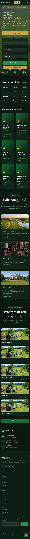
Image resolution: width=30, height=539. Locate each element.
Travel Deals (5, 478)
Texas (24, 87)
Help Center (5, 502)
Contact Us (4, 488)
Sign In (17, 2)
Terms (9, 535)
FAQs (3, 507)
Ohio (15, 96)
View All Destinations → (15, 421)
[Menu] (27, 2)
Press (3, 495)
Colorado (24, 96)
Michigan (5, 96)
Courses (4, 473)
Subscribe (24, 524)
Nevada (6, 101)
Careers (4, 490)
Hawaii (24, 101)
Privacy (4, 535)
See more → (25, 110)
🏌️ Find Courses (15, 33)
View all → (25, 82)
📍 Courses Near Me (15, 67)
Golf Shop (4, 476)
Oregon (15, 101)
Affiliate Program (6, 493)
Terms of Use (5, 509)
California (5, 87)
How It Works (5, 504)
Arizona (6, 91)
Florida (15, 87)
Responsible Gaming (16, 535)
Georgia (24, 91)
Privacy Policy (5, 512)
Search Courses (15, 63)
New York (15, 91)
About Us (4, 485)
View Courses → (24, 344)
